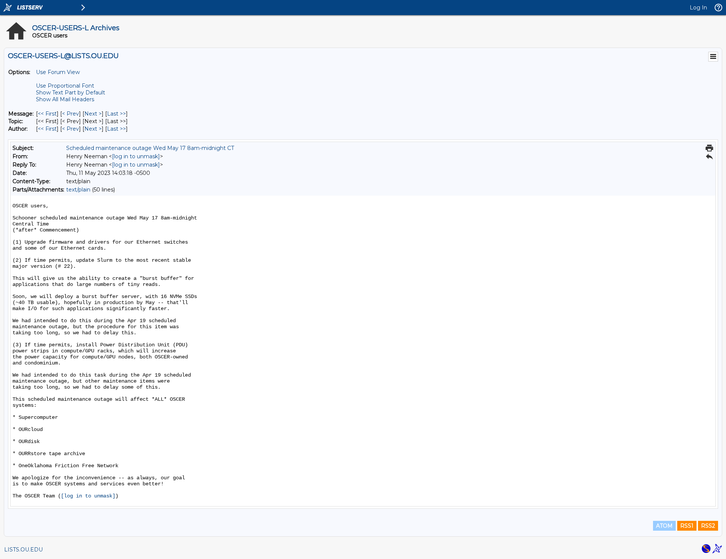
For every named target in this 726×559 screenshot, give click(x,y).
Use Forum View (58, 72)
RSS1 (686, 525)
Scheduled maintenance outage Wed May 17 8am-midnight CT (150, 148)
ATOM (664, 525)
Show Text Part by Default (70, 92)
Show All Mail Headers (65, 99)
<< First (47, 113)
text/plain (78, 189)
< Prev (70, 113)
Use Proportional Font (65, 85)
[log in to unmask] (136, 156)
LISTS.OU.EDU (23, 549)
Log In (698, 7)
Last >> (116, 113)
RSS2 (708, 525)
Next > (93, 113)
